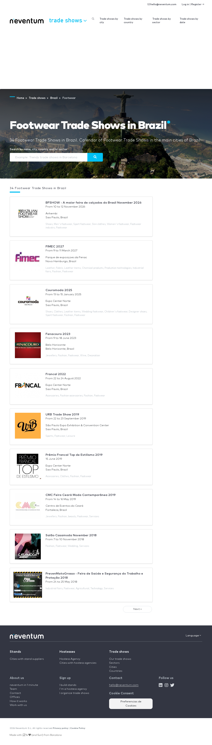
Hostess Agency (69, 659)
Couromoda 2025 (59, 290)
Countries (115, 671)
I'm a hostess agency (73, 689)
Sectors (114, 663)
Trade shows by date (189, 21)
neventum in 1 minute (24, 685)
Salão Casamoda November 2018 (71, 535)
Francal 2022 (56, 374)
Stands (15, 651)
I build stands (67, 685)
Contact (15, 693)
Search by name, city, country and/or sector (38, 149)
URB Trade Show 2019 (62, 414)
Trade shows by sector (161, 21)
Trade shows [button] (66, 20)
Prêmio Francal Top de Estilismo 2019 (74, 454)
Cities (113, 667)
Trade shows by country (133, 21)
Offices (15, 697)
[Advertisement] (106, 58)
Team (13, 689)
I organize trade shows (74, 693)
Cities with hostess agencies (77, 663)
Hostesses (67, 651)
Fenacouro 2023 (58, 334)
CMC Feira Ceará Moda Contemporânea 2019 (81, 495)
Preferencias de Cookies (130, 703)
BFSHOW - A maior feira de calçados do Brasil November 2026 (93, 202)
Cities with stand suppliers (27, 659)
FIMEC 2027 (55, 246)
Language (193, 635)
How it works (18, 701)
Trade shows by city (109, 21)
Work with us (18, 705)
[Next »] (95, 157)
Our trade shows (120, 659)
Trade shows (119, 651)
